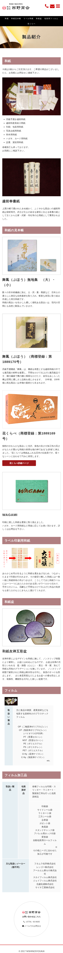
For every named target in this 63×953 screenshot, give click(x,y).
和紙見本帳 (16, 18)
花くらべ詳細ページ (19, 463)
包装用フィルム (51, 18)
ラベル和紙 (28, 18)
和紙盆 (39, 18)
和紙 (7, 18)
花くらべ (31, 24)
